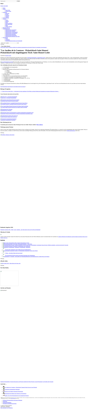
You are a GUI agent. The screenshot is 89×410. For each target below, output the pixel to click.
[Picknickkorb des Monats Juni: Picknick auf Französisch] (4, 393)
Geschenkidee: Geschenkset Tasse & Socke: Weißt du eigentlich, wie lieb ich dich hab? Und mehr (49, 245)
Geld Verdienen (6, 17)
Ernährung (5, 12)
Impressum (5, 401)
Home (4, 7)
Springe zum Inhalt (4, 5)
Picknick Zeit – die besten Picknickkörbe (8, 97)
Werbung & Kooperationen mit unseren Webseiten (12, 400)
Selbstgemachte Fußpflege (10, 30)
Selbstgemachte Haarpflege (10, 34)
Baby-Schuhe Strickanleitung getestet (22, 242)
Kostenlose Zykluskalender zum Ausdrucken (21, 246)
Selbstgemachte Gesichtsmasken (11, 32)
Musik (6, 25)
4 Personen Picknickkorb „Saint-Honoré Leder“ (36, 57)
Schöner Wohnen (8, 26)
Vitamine (7, 16)
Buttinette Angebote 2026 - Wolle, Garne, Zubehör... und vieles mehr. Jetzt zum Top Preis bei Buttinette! (20, 229)
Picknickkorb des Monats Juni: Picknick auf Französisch (15, 393)
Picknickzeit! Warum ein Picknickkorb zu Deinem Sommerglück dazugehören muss (16, 113)
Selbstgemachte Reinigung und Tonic (12, 36)
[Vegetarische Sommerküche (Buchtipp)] (4, 389)
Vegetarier (7, 15)
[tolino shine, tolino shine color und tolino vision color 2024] (10, 263)
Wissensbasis (5, 37)
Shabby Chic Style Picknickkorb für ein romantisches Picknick (17, 395)
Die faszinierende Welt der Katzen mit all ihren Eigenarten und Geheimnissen (20, 255)
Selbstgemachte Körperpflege (11, 35)
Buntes (4, 9)
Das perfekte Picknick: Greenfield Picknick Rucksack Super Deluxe (13, 104)
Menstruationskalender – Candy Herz (25, 243)
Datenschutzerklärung (71, 130)
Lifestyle (4, 18)
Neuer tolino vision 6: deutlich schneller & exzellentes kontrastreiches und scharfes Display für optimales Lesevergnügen (23, 47)
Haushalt (7, 21)
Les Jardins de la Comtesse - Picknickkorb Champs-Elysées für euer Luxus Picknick (21, 387)
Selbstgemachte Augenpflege (10, 29)
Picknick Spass (8, 11)
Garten (6, 20)
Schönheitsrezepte (6, 28)
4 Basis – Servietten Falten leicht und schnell (13, 253)
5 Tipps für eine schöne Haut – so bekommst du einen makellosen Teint (14, 91)
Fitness (6, 38)
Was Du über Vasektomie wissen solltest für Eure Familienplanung (18, 249)
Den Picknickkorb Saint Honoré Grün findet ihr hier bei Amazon (12, 86)
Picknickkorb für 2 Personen (5, 110)
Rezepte (6, 14)
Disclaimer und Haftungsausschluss (9, 403)
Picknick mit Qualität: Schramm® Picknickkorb (14, 391)
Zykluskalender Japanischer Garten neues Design (28, 250)
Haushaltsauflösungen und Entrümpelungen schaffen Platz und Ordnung (35, 256)
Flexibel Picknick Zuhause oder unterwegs (8, 116)
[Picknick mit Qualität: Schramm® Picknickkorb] (4, 391)
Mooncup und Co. (6, 27)
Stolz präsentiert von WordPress (6, 407)
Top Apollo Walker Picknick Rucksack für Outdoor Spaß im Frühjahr (13, 107)
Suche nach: (2, 1)
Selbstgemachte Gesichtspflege (11, 33)
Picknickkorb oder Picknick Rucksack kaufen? (9, 101)
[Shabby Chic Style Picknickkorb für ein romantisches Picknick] (4, 395)
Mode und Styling (8, 24)
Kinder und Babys (8, 23)
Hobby (6, 22)
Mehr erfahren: (39, 124)
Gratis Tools (7, 10)
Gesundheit (7, 39)
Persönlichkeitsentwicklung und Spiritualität (13, 40)
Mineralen (7, 13)
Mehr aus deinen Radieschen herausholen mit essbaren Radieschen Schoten (44, 91)
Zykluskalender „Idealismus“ (24, 247)
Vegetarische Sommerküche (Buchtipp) (7, 120)
